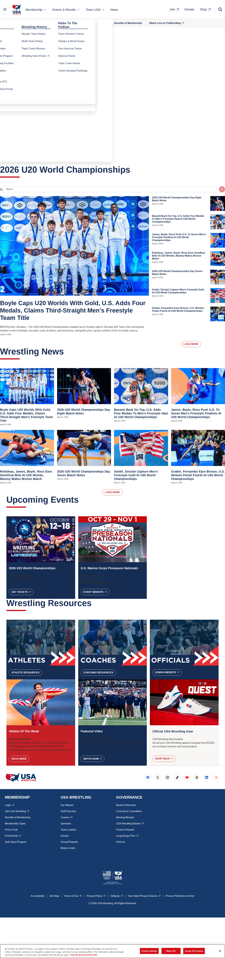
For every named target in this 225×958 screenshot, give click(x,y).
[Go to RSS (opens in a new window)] (216, 777)
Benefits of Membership (128, 23)
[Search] (220, 9)
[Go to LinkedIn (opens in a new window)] (206, 777)
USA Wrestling (130, 823)
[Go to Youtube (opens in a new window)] (187, 777)
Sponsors (66, 823)
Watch (94, 758)
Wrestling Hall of (36, 55)
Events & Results (64, 9)
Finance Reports (125, 829)
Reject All (171, 951)
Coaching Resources (98, 672)
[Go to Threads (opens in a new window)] (197, 777)
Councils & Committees (129, 811)
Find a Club (11, 829)
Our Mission (67, 805)
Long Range (127, 835)
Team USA (93, 9)
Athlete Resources (25, 672)
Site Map (54, 896)
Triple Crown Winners (33, 48)
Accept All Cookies (194, 951)
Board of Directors (126, 805)
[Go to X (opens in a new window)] (157, 777)
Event (96, 592)
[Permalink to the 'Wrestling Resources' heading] (94, 603)
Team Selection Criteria (71, 34)
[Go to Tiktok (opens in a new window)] (177, 777)
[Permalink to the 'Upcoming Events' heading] (81, 499)
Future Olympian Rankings (72, 70)
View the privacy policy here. (84, 955)
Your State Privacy (144, 895)
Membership (34, 9)
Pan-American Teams (70, 48)
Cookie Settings (149, 951)
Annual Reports (69, 842)
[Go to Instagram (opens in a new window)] (167, 777)
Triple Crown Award (69, 63)
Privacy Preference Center (180, 896)
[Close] (220, 951)
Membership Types (15, 823)
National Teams (66, 56)
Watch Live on (168, 23)
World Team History (32, 41)
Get (22, 592)
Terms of (73, 895)
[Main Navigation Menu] (5, 9)
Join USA (17, 811)
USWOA (168, 672)
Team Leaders (68, 829)
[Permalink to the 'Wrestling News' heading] (66, 351)
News (114, 9)
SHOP (165, 758)
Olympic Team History (33, 34)
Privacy (96, 895)
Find (13, 835)
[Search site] (222, 189)
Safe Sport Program (15, 842)
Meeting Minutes (125, 817)
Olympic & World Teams (71, 41)
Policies (120, 842)
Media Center (68, 848)
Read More (19, 758)
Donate (189, 9)
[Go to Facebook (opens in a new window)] (148, 777)
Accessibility (37, 896)
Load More (190, 344)
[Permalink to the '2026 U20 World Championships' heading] (133, 169)
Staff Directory (68, 811)
